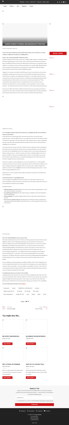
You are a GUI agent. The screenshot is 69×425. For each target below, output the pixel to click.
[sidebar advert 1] (58, 64)
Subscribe (34, 404)
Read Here (58, 53)
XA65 (39, 294)
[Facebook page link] (61, 2)
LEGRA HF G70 (20, 294)
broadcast (6, 288)
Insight (5, 6)
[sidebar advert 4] (58, 123)
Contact (31, 6)
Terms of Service (50, 400)
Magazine (24, 6)
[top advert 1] (34, 15)
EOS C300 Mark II (8, 294)
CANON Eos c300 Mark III (25, 288)
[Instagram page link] (59, 2)
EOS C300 (35, 291)
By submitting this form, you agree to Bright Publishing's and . (35, 400)
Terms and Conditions (34, 417)
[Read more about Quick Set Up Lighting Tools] (36, 354)
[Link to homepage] (7, 2)
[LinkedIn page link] (57, 2)
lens (28, 294)
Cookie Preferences (34, 419)
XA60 (33, 294)
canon (13, 288)
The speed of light (11, 308)
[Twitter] (26, 301)
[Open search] (66, 2)
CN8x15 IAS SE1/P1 (9, 291)
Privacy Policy (42, 400)
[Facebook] (28, 301)
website (23, 283)
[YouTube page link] (63, 2)
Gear (18, 6)
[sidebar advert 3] (58, 97)
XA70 (44, 294)
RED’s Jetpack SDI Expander (11, 364)
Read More (7, 343)
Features (12, 6)
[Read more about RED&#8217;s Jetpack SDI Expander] (13, 354)
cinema (37, 288)
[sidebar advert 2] (58, 80)
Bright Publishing (38, 414)
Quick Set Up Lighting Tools (35, 364)
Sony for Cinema (39, 308)
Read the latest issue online (34, 2)
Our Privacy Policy (34, 416)
